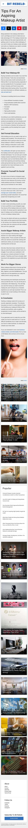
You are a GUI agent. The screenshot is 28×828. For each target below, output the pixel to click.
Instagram (7, 807)
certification (7, 151)
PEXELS (25, 68)
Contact (6, 788)
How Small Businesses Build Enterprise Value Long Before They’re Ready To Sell (13, 438)
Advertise (7, 789)
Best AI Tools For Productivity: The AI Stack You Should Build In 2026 (14, 575)
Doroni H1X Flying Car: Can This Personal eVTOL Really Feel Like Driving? (14, 670)
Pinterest (7, 806)
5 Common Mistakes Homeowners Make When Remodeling (11, 690)
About (6, 786)
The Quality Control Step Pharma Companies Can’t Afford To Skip (14, 458)
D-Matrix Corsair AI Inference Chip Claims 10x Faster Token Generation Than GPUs (13, 630)
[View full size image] (14, 58)
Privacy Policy (8, 791)
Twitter (6, 804)
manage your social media (8, 192)
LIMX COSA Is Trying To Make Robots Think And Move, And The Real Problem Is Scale (13, 595)
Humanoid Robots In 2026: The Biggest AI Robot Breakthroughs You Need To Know (14, 554)
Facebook (7, 802)
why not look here (6, 92)
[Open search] (25, 3)
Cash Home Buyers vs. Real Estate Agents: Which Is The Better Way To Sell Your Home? (13, 479)
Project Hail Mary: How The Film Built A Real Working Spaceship (13, 752)
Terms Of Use (8, 793)
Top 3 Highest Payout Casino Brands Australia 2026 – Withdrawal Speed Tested (14, 733)
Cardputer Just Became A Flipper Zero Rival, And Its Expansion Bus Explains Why (14, 772)
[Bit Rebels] (15, 5)
